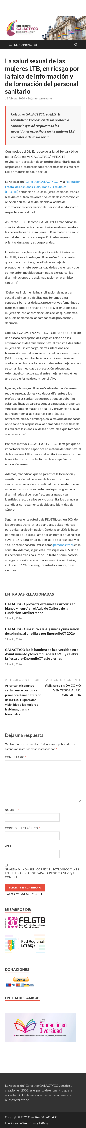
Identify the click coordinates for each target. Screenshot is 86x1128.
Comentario (15, 757)
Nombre (12, 809)
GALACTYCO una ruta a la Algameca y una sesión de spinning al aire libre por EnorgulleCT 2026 (42, 631)
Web (8, 846)
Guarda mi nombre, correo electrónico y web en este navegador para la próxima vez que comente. (42, 873)
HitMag (43, 1123)
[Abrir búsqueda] (76, 44)
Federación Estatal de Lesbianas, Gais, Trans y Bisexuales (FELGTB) (43, 186)
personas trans (63, 545)
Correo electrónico (22, 828)
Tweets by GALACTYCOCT (23, 894)
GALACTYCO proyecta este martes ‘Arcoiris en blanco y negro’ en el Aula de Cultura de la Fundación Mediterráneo (40, 608)
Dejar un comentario (40, 98)
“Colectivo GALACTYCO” (42, 181)
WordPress (29, 1123)
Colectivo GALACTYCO (42, 1117)
